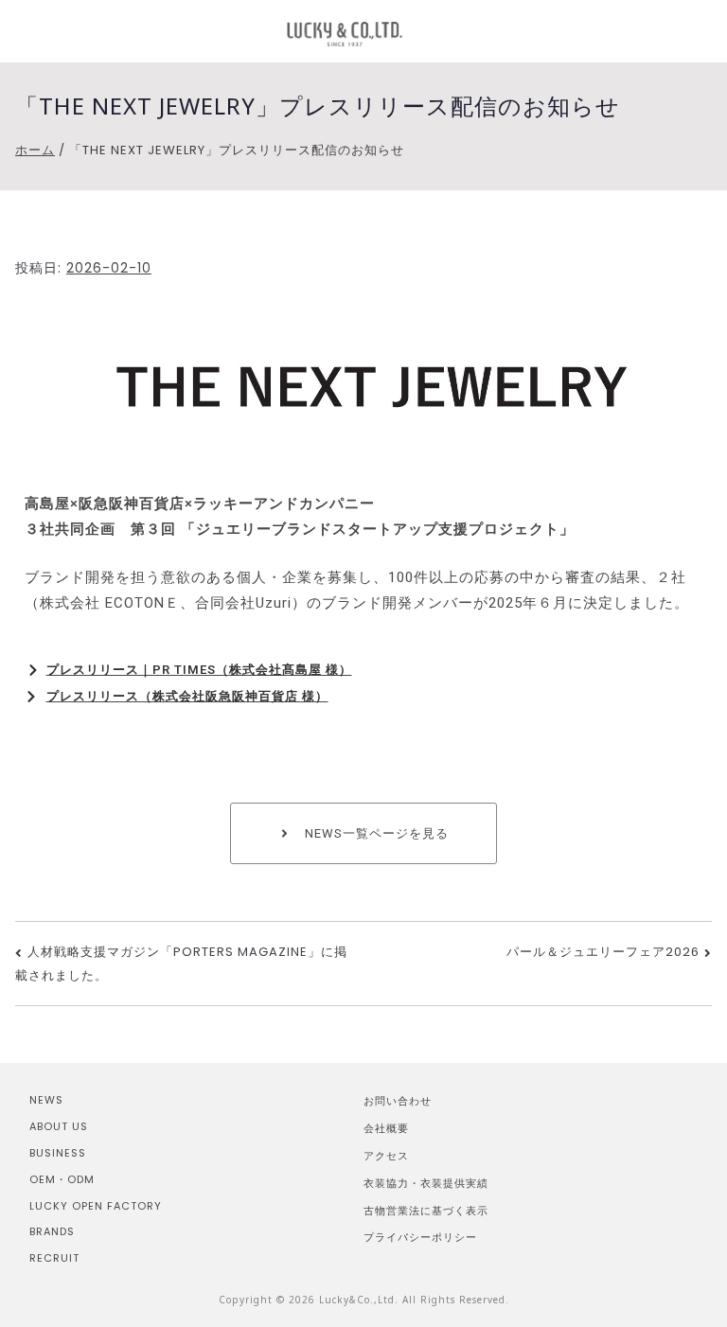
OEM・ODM (62, 1179)
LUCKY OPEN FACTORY (95, 1205)
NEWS (46, 1099)
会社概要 (386, 1128)
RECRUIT (54, 1257)
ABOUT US (58, 1126)
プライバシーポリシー (420, 1237)
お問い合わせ (398, 1100)
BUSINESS (57, 1152)
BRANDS (52, 1231)
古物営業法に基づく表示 (426, 1210)
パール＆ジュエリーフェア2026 (603, 952)
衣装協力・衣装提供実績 (426, 1183)
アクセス (386, 1155)
